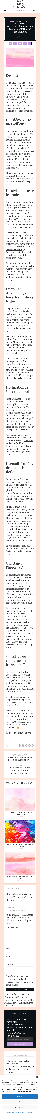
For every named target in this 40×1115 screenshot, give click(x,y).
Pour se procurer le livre (18, 732)
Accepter (20, 1096)
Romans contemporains (19, 23)
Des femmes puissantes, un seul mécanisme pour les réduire (20, 1069)
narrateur (11, 622)
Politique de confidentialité (25, 1112)
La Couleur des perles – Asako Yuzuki (18, 1062)
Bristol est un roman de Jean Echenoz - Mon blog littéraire (19, 897)
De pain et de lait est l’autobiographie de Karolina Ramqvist (20, 770)
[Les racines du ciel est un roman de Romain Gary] (20, 831)
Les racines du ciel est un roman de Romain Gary (20, 845)
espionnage (12, 314)
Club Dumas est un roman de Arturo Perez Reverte (20, 813)
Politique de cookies (12, 1112)
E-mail (9, 956)
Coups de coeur (17, 21)
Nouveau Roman (14, 249)
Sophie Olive (20, 35)
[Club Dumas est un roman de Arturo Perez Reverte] (20, 799)
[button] (37, 1077)
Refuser (20, 1102)
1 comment (28, 35)
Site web (9, 964)
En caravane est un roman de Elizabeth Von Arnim (20, 877)
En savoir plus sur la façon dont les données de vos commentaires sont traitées (19, 1001)
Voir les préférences (20, 1107)
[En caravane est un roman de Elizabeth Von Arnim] (20, 863)
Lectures (25, 21)
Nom (9, 948)
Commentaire (13, 927)
